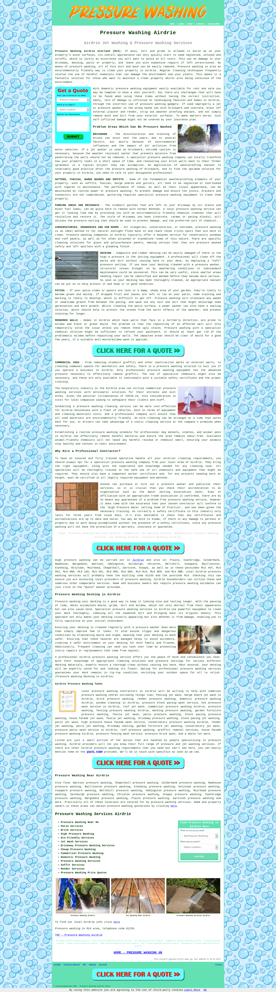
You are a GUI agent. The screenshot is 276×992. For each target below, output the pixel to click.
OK (205, 990)
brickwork (151, 169)
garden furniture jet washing (159, 726)
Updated (92, 965)
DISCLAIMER (214, 24)
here (173, 806)
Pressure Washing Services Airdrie (93, 814)
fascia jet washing (120, 718)
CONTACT (201, 24)
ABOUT (190, 24)
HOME (172, 24)
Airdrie (138, 560)
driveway (184, 205)
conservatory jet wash (202, 726)
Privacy (218, 965)
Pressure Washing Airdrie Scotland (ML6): (88, 51)
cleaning (61, 366)
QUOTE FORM (94, 751)
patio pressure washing (162, 714)
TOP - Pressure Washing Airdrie (78, 935)
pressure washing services (171, 802)
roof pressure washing (137, 729)
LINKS (181, 24)
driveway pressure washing (158, 718)
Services (103, 965)
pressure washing (82, 66)
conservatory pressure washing (171, 722)
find (66, 782)
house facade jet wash (86, 718)
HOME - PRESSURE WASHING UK (138, 952)
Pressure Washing (72, 965)
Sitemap (57, 965)
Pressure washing (190, 66)
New (84, 965)
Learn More (192, 990)
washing (125, 191)
